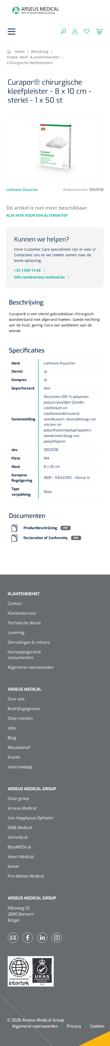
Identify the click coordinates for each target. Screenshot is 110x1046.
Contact (15, 603)
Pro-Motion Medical (26, 876)
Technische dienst (24, 623)
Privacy (74, 1026)
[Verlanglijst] (84, 31)
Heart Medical (21, 856)
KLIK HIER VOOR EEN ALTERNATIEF (37, 215)
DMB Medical (20, 827)
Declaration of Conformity (46, 538)
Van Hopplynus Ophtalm (30, 818)
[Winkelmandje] (96, 31)
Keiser (14, 866)
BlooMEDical (19, 847)
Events (14, 757)
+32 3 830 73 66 (27, 270)
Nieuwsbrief (19, 747)
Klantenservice (22, 613)
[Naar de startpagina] (35, 10)
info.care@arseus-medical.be (39, 277)
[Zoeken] (63, 31)
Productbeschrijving (40, 528)
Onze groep (18, 798)
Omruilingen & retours (29, 642)
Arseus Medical (22, 808)
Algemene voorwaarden (30, 667)
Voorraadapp (20, 767)
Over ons (16, 699)
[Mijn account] (72, 31)
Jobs (12, 728)
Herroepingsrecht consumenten (24, 654)
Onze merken (20, 718)
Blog (12, 737)
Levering (16, 632)
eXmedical (18, 837)
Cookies (97, 1026)
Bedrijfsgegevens (24, 708)
